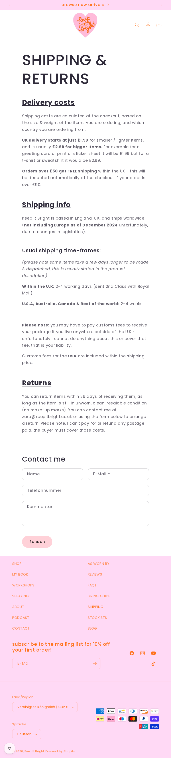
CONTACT (21, 628)
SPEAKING (20, 596)
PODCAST (20, 617)
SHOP (17, 563)
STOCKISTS (97, 617)
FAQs (92, 585)
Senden (37, 541)
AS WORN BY (99, 563)
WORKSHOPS (23, 585)
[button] (10, 25)
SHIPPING (95, 606)
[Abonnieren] (95, 663)
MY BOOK (20, 574)
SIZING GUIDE (99, 596)
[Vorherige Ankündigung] (9, 5)
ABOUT (18, 606)
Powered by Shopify (60, 751)
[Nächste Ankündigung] (162, 5)
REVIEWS (95, 574)
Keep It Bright (34, 751)
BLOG (92, 628)
